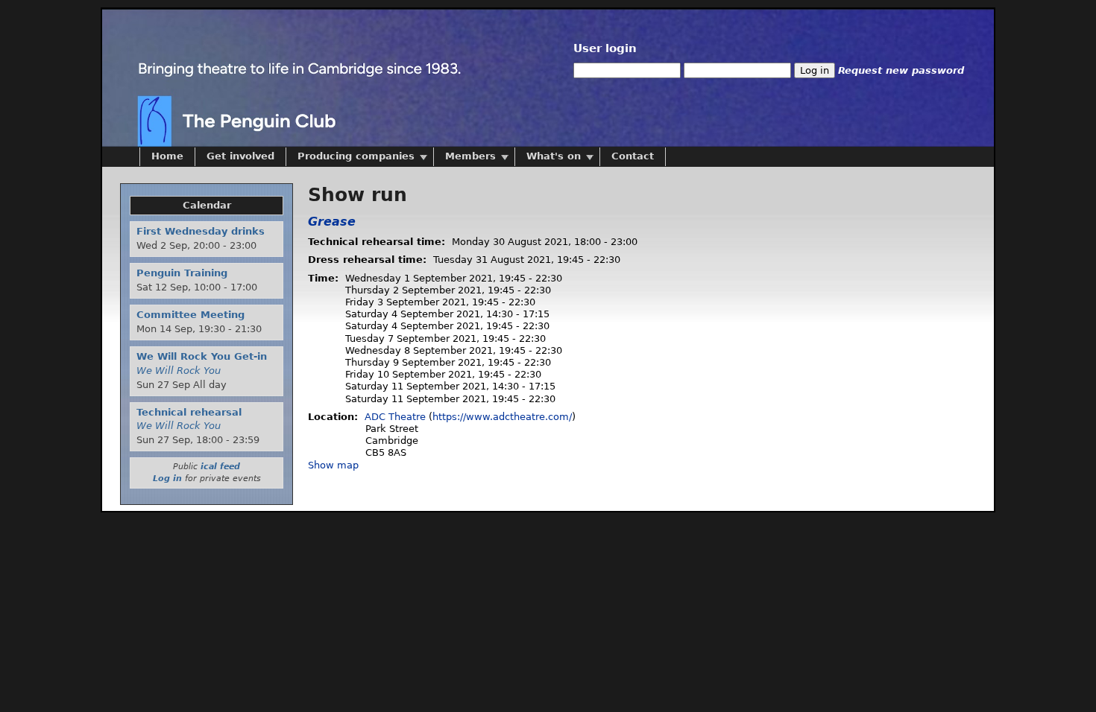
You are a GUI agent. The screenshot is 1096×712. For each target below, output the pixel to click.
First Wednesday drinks (200, 231)
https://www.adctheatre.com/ (502, 416)
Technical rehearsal (189, 412)
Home (167, 156)
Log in (167, 478)
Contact (632, 156)
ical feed (220, 466)
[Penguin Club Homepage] (288, 78)
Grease (332, 221)
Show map (333, 465)
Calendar (207, 205)
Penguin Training (181, 273)
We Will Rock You (178, 370)
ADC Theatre (395, 416)
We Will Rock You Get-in (201, 356)
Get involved (240, 156)
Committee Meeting (190, 314)
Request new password (901, 70)
